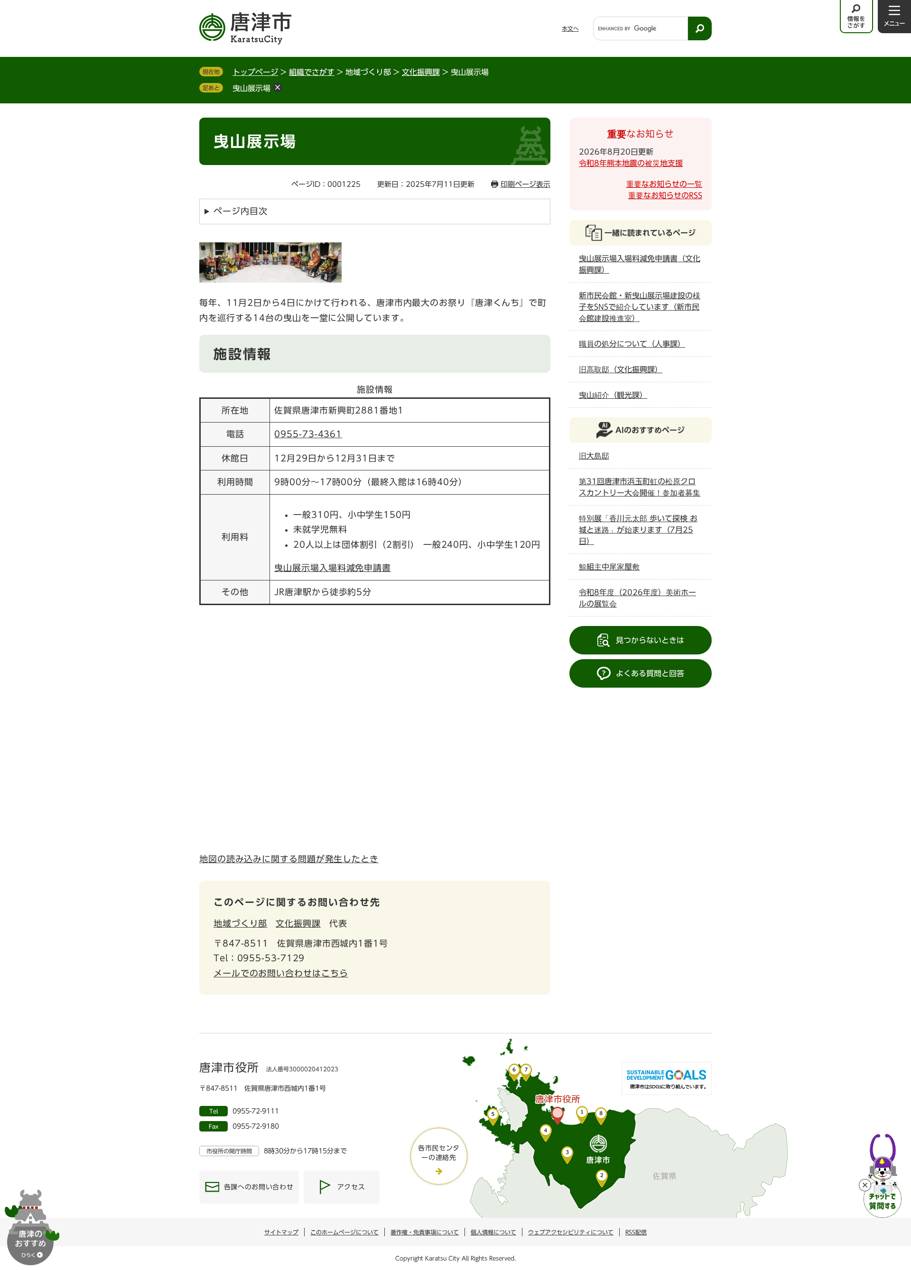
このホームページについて (344, 1232)
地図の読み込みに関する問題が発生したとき (289, 859)
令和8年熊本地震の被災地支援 (631, 163)
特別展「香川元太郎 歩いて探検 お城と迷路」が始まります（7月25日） (638, 530)
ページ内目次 (240, 211)
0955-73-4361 (308, 434)
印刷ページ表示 (525, 184)
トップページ (255, 72)
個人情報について (493, 1232)
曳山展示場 (251, 88)
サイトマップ (281, 1232)
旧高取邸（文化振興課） (620, 369)
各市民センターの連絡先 (439, 1153)
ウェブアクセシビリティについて (571, 1232)
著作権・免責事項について (424, 1232)
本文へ (570, 28)
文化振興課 (421, 72)
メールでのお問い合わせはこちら (281, 973)
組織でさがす (312, 72)
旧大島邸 (594, 456)
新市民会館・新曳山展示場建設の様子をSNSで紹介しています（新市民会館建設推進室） (639, 307)
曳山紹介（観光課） (613, 395)
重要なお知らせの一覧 (664, 184)
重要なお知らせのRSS (665, 195)
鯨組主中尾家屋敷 (609, 567)
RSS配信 (636, 1232)
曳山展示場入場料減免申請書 (332, 567)
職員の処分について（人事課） (632, 344)
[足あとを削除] (277, 87)
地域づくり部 (240, 923)
